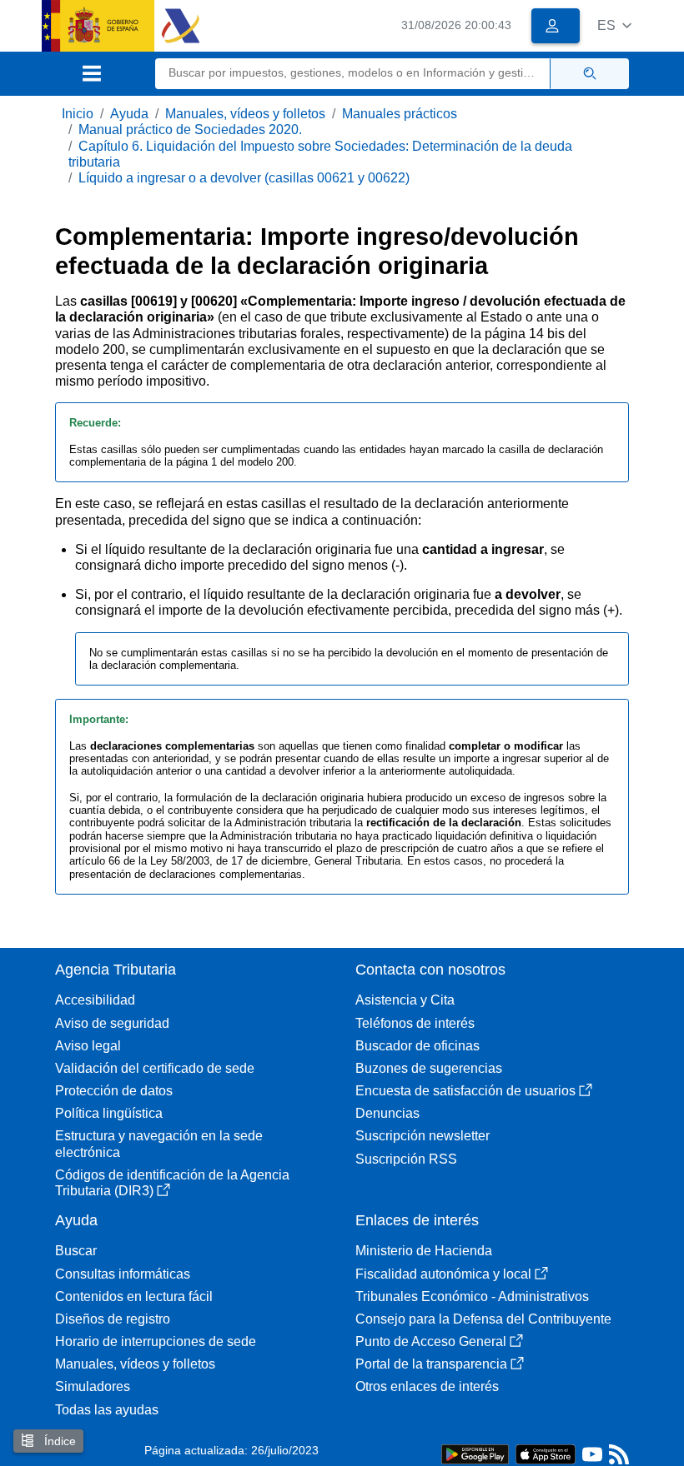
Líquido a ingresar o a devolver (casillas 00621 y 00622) (244, 178)
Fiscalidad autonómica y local (443, 1274)
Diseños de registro (112, 1319)
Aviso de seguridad (112, 1023)
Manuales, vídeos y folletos (245, 114)
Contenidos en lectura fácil (134, 1296)
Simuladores (92, 1386)
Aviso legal (88, 1046)
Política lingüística (109, 1113)
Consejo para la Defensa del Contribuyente (483, 1319)
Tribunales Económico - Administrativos (472, 1296)
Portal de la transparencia (431, 1364)
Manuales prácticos (399, 114)
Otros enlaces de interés (427, 1386)
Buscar (76, 1251)
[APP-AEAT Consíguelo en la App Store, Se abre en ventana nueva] (546, 1453)
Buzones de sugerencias (428, 1068)
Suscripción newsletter (422, 1136)
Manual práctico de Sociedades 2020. (190, 129)
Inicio (77, 114)
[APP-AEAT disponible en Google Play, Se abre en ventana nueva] (475, 1453)
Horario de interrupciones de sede (155, 1341)
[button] (614, 25)
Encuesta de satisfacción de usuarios (465, 1091)
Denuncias (387, 1113)
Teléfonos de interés (415, 1023)
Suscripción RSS (406, 1159)
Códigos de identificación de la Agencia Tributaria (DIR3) (172, 1183)
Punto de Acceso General (430, 1341)
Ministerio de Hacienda (423, 1251)
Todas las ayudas (106, 1410)
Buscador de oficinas (417, 1046)
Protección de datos (114, 1091)
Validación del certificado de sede (154, 1068)
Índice (58, 1441)
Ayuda (129, 114)
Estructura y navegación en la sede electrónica (159, 1144)
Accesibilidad (95, 1000)
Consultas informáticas (122, 1274)
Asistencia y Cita (405, 1000)
